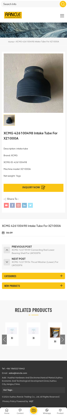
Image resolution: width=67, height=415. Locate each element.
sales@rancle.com (18, 373)
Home (11, 42)
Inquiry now (31, 187)
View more (11, 343)
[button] (62, 339)
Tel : (4, 368)
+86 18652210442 (15, 368)
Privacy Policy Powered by (15, 401)
